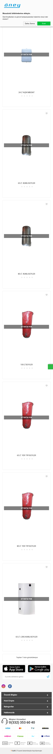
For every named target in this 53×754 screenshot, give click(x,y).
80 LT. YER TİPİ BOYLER (26, 546)
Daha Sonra (30, 23)
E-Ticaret (19, 751)
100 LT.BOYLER (26, 365)
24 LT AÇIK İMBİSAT (27, 92)
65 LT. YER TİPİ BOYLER (26, 455)
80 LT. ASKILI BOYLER (26, 274)
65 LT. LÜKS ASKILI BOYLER (26, 637)
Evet (44, 23)
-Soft (13, 751)
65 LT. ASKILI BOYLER (26, 183)
